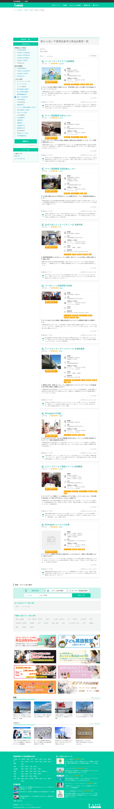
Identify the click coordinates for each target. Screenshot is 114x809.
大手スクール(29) (22, 112)
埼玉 (32, 761)
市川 (84, 623)
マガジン (96, 5)
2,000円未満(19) (21, 50)
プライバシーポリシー (26, 804)
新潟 (22, 769)
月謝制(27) (20, 120)
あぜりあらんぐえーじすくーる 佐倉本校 (64, 224)
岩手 (32, 759)
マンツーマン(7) (21, 84)
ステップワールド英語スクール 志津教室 (63, 466)
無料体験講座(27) (22, 94)
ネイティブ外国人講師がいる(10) (26, 107)
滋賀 (35, 771)
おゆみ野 (83, 619)
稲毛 (63, 623)
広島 (22, 774)
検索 (65, 5)
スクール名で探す (58, 591)
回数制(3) (19, 123)
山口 (31, 774)
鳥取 (35, 774)
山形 (45, 759)
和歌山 (44, 771)
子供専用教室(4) (21, 136)
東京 (22, 761)
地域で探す (35, 591)
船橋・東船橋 (20, 619)
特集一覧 (87, 5)
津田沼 (75, 619)
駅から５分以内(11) (22, 97)
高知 (31, 776)
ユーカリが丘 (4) (20, 158)
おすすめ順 (92, 55)
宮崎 (49, 778)
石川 (31, 769)
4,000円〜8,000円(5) (23, 58)
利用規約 (15, 804)
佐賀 (40, 778)
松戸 (39, 623)
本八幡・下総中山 (58, 619)
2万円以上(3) (20, 76)
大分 (45, 778)
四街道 (32, 627)
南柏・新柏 (55, 623)
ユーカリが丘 (26, 606)
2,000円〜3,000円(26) (23, 52)
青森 (28, 759)
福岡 (22, 778)
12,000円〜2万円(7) (22, 73)
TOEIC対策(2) (21, 99)
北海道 (23, 759)
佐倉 (17, 606)
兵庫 (26, 771)
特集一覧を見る (95, 698)
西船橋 (91, 623)
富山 (35, 769)
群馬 (45, 761)
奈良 (39, 771)
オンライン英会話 (76, 5)
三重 (31, 766)
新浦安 (32, 623)
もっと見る (93, 97)
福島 (49, 759)
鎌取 (17, 627)
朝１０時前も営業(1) (22, 92)
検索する (26, 141)
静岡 (26, 766)
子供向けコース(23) (22, 133)
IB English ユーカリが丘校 (57, 524)
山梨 (22, 764)
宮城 (40, 759)
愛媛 (22, 776)
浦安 (91, 619)
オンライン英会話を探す (80, 591)
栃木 (49, 761)
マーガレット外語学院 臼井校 (58, 285)
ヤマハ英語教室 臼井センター (58, 115)
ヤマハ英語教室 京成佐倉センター (60, 168)
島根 (39, 774)
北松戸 (48, 619)
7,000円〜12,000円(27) (23, 71)
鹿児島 (31, 778)
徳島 (35, 776)
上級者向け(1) (21, 125)
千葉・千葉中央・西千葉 (34, 619)
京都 (31, 771)
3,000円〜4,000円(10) (23, 55)
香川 (26, 776)
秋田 (36, 759)
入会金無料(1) (21, 117)
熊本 (26, 778)
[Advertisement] (57, 25)
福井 (39, 769)
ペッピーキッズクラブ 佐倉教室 (59, 61)
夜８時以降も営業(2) (23, 89)
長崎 (36, 778)
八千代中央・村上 (74, 623)
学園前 (24, 627)
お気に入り (51, 82)
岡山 (26, 774)
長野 (26, 769)
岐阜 (35, 766)
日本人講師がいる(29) (23, 110)
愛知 (22, 766)
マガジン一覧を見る (94, 723)
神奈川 (27, 761)
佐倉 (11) (17, 156)
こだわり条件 (28, 595)
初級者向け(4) (21, 128)
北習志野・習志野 (21, 623)
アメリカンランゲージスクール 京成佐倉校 (65, 348)
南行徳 (46, 623)
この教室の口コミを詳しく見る (88, 102)
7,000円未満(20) (21, 68)
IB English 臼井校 (53, 413)
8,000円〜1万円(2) (22, 60)
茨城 (40, 761)
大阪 (22, 771)
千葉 (36, 761)
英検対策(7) (20, 104)
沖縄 (22, 781)
